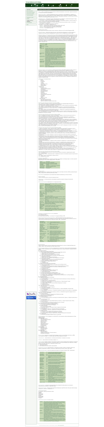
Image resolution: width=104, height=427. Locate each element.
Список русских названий (30, 13)
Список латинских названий (30, 12)
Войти (27, 24)
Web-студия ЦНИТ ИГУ (61, 425)
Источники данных (29, 22)
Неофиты (28, 18)
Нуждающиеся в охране (30, 17)
